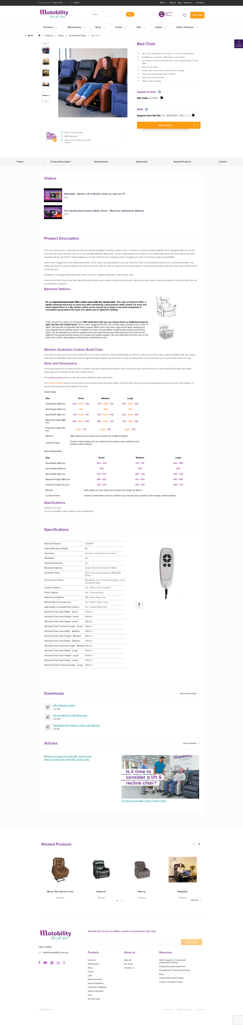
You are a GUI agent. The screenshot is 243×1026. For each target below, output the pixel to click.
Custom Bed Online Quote (171, 978)
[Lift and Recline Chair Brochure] (48, 717)
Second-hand (94, 998)
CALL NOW (197, 15)
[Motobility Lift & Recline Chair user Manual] (48, 727)
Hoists (159, 27)
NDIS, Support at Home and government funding (172, 961)
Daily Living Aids (96, 991)
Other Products (185, 27)
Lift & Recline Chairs (77, 35)
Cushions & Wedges (97, 987)
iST (203, 1009)
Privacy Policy (168, 1009)
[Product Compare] (197, 125)
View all (194, 900)
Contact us (200, 2)
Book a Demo (165, 125)
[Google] (64, 964)
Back (30, 35)
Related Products (182, 161)
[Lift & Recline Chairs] (48, 707)
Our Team (128, 963)
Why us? (173, 2)
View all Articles (190, 743)
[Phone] (185, 15)
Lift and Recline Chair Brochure (70, 715)
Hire (90, 995)
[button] (118, 900)
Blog (180, 2)
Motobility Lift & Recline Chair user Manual (76, 725)
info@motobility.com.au (55, 952)
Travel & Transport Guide (171, 981)
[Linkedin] (51, 964)
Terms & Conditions (184, 1009)
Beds (98, 27)
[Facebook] (39, 963)
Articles (223, 161)
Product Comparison (238, 45)
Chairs (119, 27)
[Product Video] (53, 202)
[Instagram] (58, 964)
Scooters (48, 27)
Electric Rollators (96, 983)
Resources (188, 2)
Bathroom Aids (95, 979)
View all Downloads (188, 693)
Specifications (101, 161)
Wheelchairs (75, 27)
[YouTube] (45, 963)
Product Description (61, 161)
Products (49, 35)
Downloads (141, 161)
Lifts (139, 27)
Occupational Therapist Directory (174, 970)
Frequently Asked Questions (172, 966)
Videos (163, 2)
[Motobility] (54, 19)
